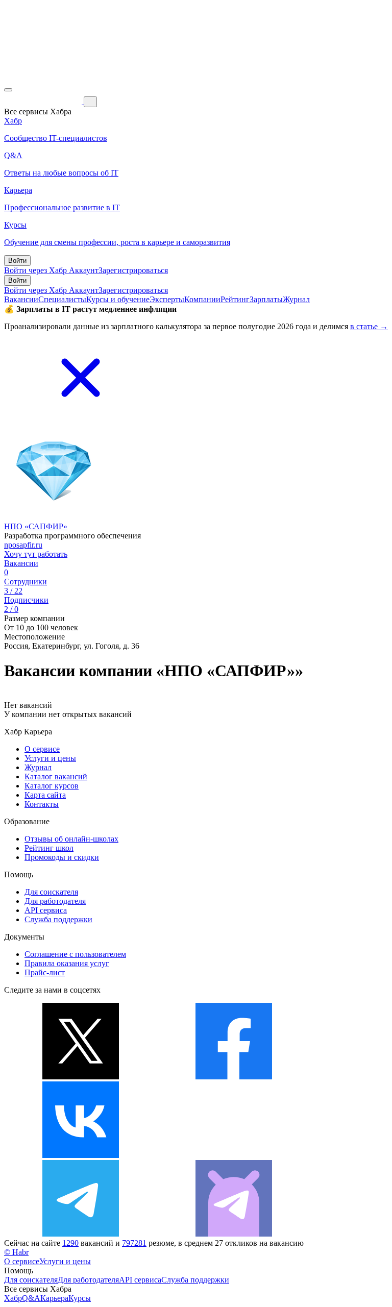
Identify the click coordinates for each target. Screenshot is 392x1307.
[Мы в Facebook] (233, 1076)
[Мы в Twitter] (80, 1076)
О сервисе (42, 749)
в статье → (369, 326)
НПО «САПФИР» (35, 526)
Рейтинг (235, 299)
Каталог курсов (51, 785)
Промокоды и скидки (61, 857)
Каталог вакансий (55, 776)
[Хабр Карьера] (44, 101)
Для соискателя (51, 891)
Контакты (41, 804)
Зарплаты (266, 299)
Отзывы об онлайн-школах (71, 838)
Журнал (296, 299)
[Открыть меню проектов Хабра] (8, 89)
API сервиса (45, 910)
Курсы (79, 1298)
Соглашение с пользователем (75, 954)
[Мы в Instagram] (233, 1155)
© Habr (16, 1252)
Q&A (31, 1298)
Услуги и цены (50, 758)
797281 (134, 1243)
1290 (70, 1243)
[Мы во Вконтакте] (80, 1155)
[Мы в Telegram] (80, 1233)
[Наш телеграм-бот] (233, 1233)
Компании (202, 299)
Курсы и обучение (118, 299)
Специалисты (62, 299)
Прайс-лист (44, 972)
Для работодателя (55, 901)
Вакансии (21, 299)
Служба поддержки (58, 919)
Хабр (13, 1298)
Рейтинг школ (49, 848)
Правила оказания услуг (66, 963)
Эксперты (167, 299)
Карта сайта (45, 795)
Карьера (54, 1298)
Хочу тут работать (35, 554)
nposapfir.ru (23, 544)
